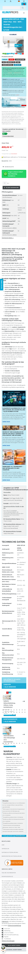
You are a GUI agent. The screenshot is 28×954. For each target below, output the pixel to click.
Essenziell (7, 928)
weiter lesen (6, 421)
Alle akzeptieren (14, 945)
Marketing (7, 930)
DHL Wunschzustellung (11, 934)
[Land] (18, 1)
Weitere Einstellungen (8, 940)
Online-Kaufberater (9, 872)
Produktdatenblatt (8, 136)
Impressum (5, 848)
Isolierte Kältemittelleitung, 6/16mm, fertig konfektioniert (9, 704)
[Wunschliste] (23, 1)
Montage (10, 72)
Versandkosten (14, 153)
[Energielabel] (5, 133)
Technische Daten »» (8, 238)
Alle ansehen (10, 687)
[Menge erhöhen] (8, 183)
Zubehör (17, 94)
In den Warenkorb (12, 187)
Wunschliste (9, 166)
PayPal (6, 936)
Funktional (7, 938)
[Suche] (22, 8)
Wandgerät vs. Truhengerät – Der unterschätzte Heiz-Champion (13, 468)
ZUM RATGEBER (1, 284)
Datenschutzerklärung (10, 852)
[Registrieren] (10, 1)
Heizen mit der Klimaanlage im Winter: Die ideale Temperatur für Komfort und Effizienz (13, 433)
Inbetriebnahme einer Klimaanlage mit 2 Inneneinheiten (9, 739)
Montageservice (7, 876)
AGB (3, 845)
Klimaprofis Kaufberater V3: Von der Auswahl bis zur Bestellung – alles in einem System (14, 410)
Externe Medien (9, 932)
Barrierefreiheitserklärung (12, 856)
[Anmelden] (5, 1)
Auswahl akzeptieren (14, 949)
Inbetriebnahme (17, 72)
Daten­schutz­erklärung (14, 925)
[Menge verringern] (9, 183)
